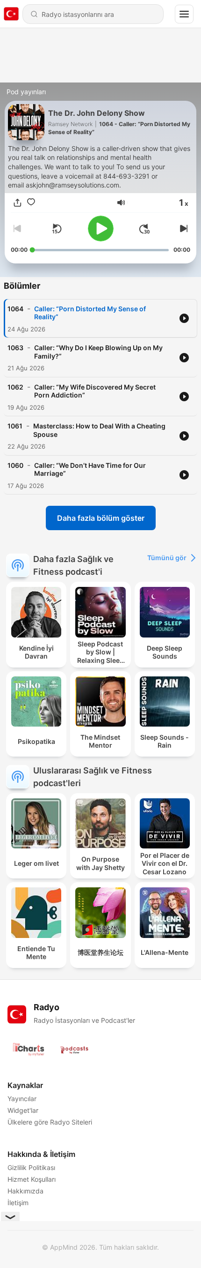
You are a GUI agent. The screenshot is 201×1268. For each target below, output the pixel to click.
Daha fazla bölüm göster (100, 518)
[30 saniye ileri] (144, 228)
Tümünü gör (167, 558)
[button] (121, 202)
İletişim (18, 1203)
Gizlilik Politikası (31, 1167)
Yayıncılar (21, 1099)
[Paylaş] (17, 203)
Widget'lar (22, 1110)
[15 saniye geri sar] (56, 228)
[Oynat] (101, 228)
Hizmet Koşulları (31, 1179)
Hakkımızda (25, 1191)
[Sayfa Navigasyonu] (184, 14)
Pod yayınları (26, 92)
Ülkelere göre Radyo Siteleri (49, 1122)
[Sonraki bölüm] (182, 228)
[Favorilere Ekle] (31, 203)
